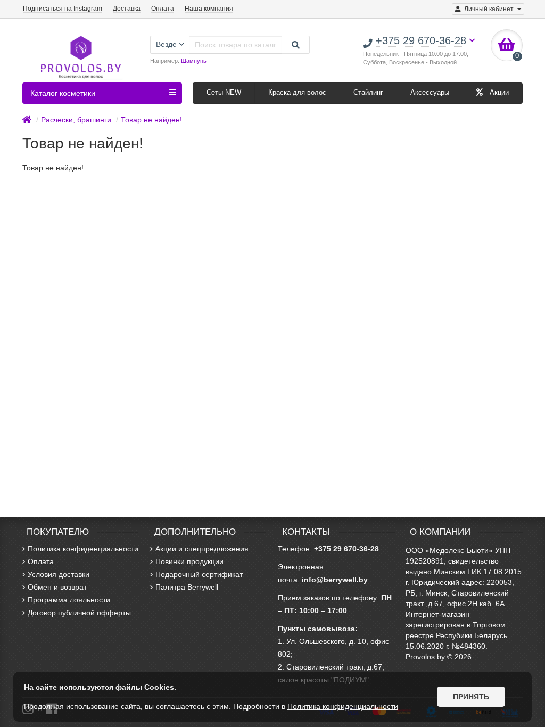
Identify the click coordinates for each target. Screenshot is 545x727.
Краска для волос (297, 92)
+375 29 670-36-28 (346, 548)
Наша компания (209, 8)
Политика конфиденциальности (83, 548)
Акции (498, 92)
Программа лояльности (69, 600)
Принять (471, 696)
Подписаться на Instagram (62, 8)
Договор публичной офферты (79, 612)
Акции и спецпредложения (202, 548)
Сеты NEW (224, 92)
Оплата (162, 8)
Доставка (127, 8)
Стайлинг (368, 92)
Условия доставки (58, 574)
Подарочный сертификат (199, 574)
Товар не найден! (151, 119)
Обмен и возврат (57, 587)
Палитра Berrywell (186, 587)
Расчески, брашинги (76, 119)
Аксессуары (429, 92)
